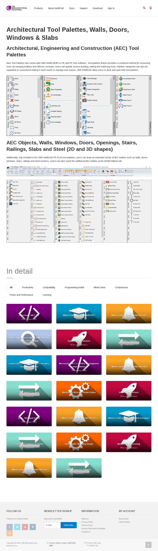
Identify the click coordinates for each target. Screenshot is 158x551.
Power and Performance (21, 295)
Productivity (27, 287)
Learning (47, 295)
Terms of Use (86, 525)
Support (83, 8)
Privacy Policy (87, 522)
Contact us (85, 532)
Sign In (111, 8)
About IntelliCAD (56, 8)
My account (123, 519)
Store (72, 8)
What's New (99, 287)
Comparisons (121, 287)
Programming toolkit (74, 287)
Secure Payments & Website (93, 528)
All (11, 287)
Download (97, 8)
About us (85, 519)
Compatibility (49, 287)
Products (38, 8)
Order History (124, 522)
